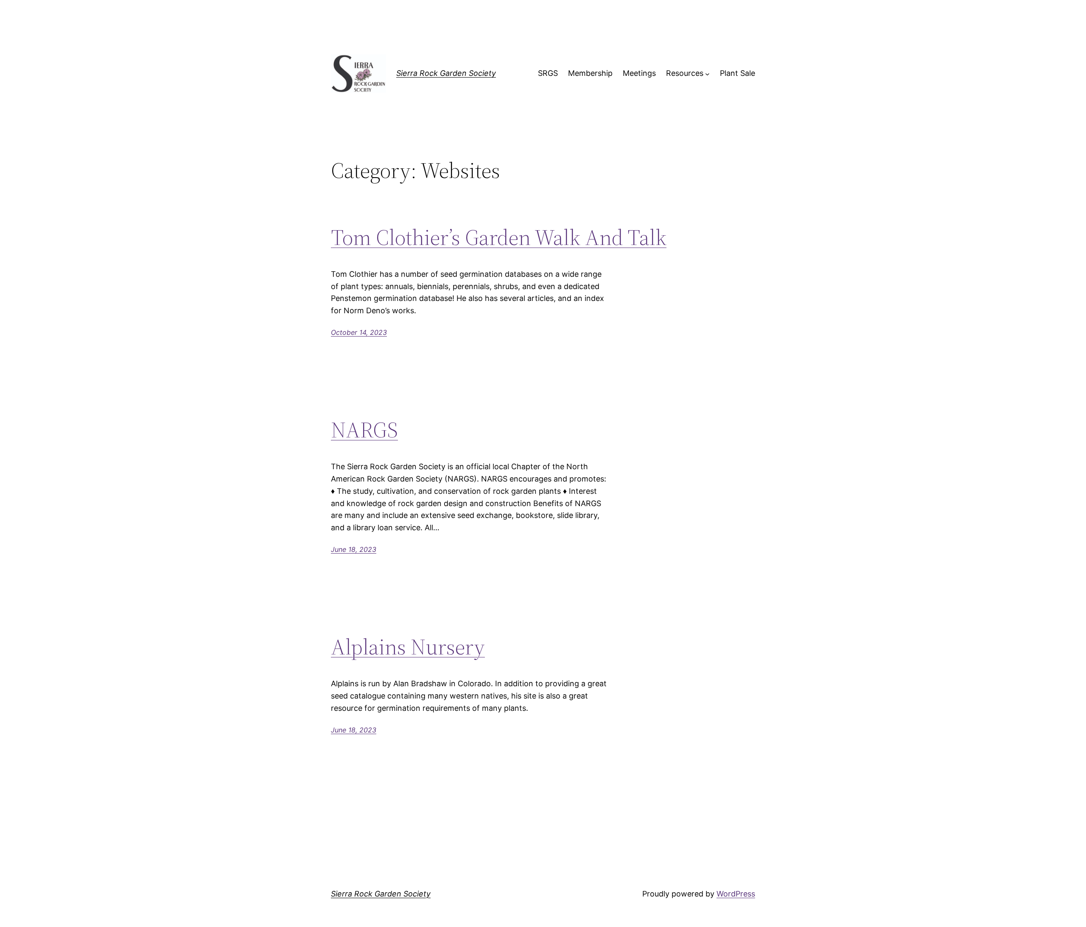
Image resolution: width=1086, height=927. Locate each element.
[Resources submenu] (707, 73)
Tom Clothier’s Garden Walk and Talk (498, 237)
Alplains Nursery (408, 647)
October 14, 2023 (359, 332)
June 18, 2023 (353, 549)
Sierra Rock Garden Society (446, 73)
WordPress (736, 893)
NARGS (364, 430)
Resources (684, 73)
